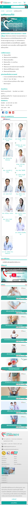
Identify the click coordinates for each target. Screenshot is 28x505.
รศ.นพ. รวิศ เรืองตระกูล (20, 165)
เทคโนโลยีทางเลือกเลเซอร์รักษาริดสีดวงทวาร (11, 262)
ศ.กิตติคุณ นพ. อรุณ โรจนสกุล (20, 146)
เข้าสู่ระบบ (19, 2)
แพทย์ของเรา (4, 460)
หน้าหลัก (2, 11)
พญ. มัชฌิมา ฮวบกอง (20, 194)
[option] (14, 24)
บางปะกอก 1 (4, 478)
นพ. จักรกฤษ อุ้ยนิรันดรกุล (7, 159)
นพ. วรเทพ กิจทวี (7, 194)
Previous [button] (4, 24)
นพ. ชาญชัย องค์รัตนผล (20, 140)
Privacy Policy (4, 466)
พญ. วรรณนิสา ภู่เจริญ (7, 171)
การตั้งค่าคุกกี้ (14, 499)
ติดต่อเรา (15, 462)
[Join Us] (8, 471)
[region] (14, 494)
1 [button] (12, 30)
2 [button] (14, 30)
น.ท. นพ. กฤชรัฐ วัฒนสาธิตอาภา (7, 252)
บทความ (15, 460)
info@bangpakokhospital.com (9, 446)
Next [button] (24, 24)
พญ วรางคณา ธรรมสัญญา (20, 214)
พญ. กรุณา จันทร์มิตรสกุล (7, 220)
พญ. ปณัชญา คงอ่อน (7, 213)
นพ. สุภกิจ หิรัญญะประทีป (7, 140)
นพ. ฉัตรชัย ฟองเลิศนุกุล (20, 233)
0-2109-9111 (9, 444)
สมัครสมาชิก (15, 2)
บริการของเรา (4, 462)
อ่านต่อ (26, 284)
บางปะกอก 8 (4, 482)
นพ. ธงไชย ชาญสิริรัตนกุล (20, 175)
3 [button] (16, 30)
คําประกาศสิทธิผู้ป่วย (17, 464)
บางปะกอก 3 (4, 480)
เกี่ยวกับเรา (3, 456)
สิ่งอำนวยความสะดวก (5, 464)
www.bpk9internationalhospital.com (10, 449)
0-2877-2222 (19, 444)
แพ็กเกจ (15, 456)
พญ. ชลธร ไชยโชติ (20, 170)
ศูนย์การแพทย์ (9, 11)
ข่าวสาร (15, 458)
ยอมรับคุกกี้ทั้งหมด (14, 503)
